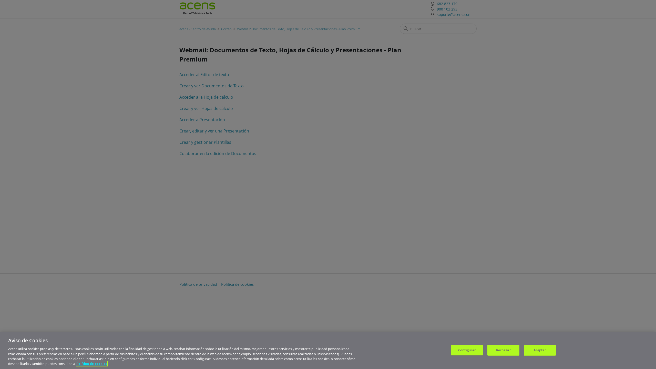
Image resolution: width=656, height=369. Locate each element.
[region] (328, 350)
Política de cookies (91, 363)
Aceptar (540, 350)
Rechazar (503, 350)
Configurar (467, 350)
